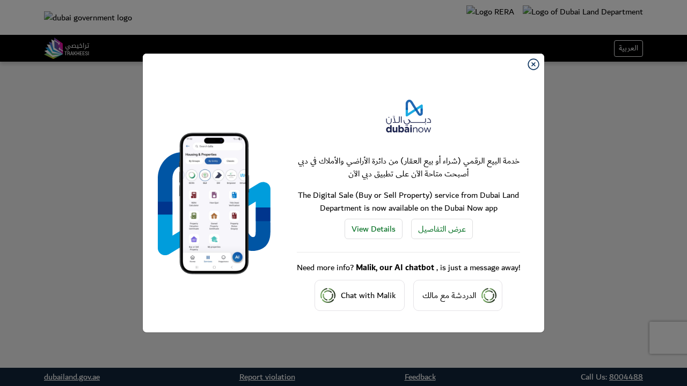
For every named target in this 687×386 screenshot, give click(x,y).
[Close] (533, 64)
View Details (374, 229)
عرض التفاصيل (442, 229)
